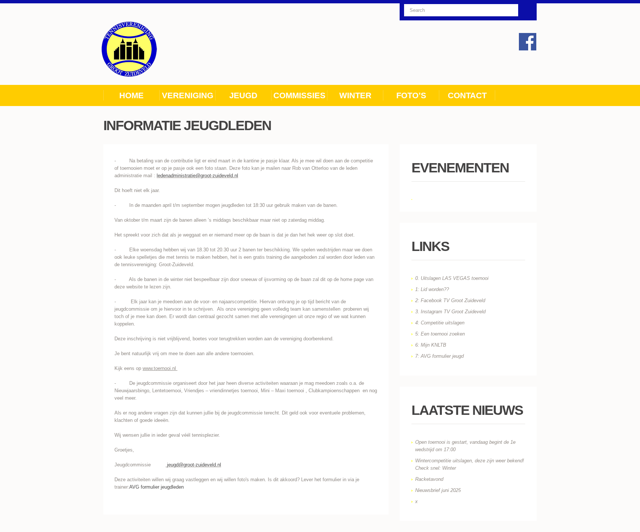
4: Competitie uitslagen (439, 323)
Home (131, 95)
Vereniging (187, 95)
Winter (355, 95)
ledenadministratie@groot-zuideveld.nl (197, 175)
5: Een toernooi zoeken (440, 334)
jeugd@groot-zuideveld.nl (194, 464)
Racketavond (429, 479)
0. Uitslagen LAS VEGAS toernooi (452, 278)
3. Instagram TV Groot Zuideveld (450, 311)
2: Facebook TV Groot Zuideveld (450, 300)
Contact (467, 95)
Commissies (299, 95)
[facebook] (527, 41)
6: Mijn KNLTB (430, 345)
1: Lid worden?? (432, 289)
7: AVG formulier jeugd (439, 356)
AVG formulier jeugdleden (156, 487)
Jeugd (243, 95)
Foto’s (411, 95)
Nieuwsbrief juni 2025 (438, 490)
